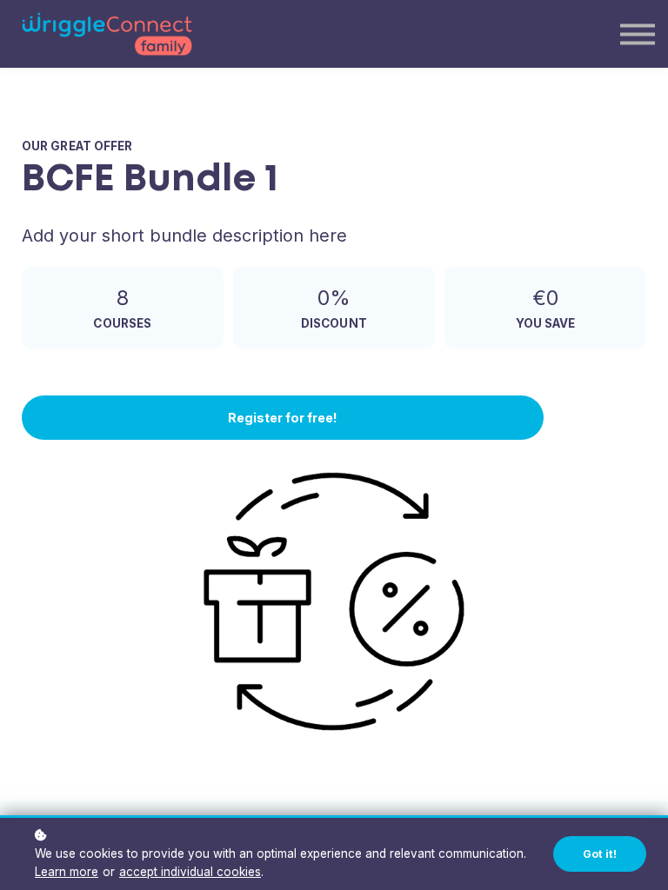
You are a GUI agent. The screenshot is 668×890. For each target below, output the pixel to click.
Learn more (66, 872)
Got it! (600, 853)
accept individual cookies (190, 872)
